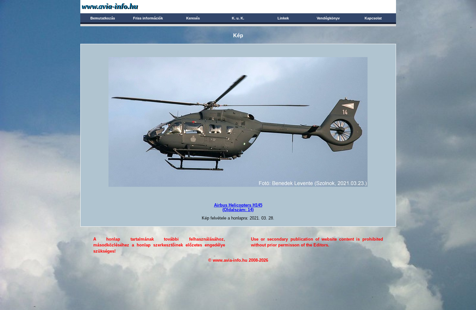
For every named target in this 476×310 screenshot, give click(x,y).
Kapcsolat (373, 18)
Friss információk (148, 18)
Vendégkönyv (328, 18)
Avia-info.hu (121, 6)
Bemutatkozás (102, 18)
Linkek (283, 18)
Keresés (193, 18)
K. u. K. (238, 18)
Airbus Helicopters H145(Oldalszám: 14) (238, 207)
